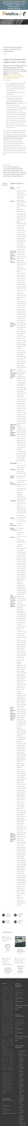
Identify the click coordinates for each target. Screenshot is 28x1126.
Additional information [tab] (5, 184)
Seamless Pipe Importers (17, 170)
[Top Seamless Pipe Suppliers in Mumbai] (14, 34)
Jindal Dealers (16, 168)
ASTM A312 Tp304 (17, 101)
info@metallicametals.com (8, 1113)
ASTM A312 (13, 85)
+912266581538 (6, 1106)
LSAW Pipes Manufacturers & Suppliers (8, 970)
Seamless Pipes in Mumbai (13, 174)
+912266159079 (19, 1029)
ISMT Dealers (9, 168)
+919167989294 (6, 1109)
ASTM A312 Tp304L (11, 103)
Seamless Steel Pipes (17, 176)
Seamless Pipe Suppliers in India (11, 172)
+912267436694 (19, 998)
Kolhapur (11, 167)
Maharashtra (16, 167)
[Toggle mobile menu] (25, 17)
